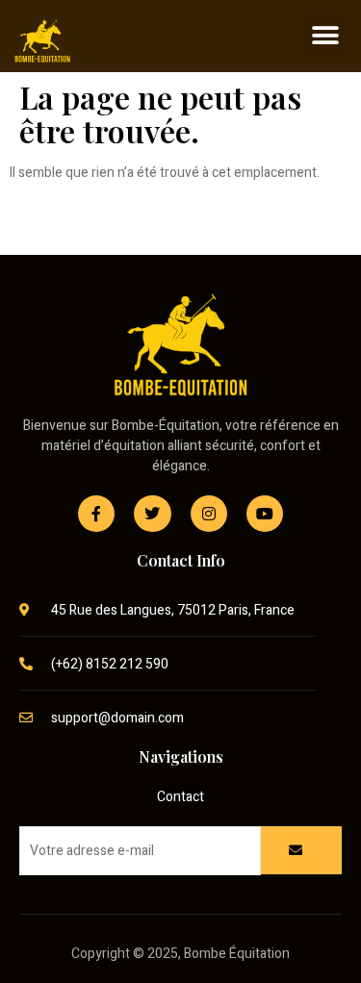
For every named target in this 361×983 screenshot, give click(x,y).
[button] (325, 35)
